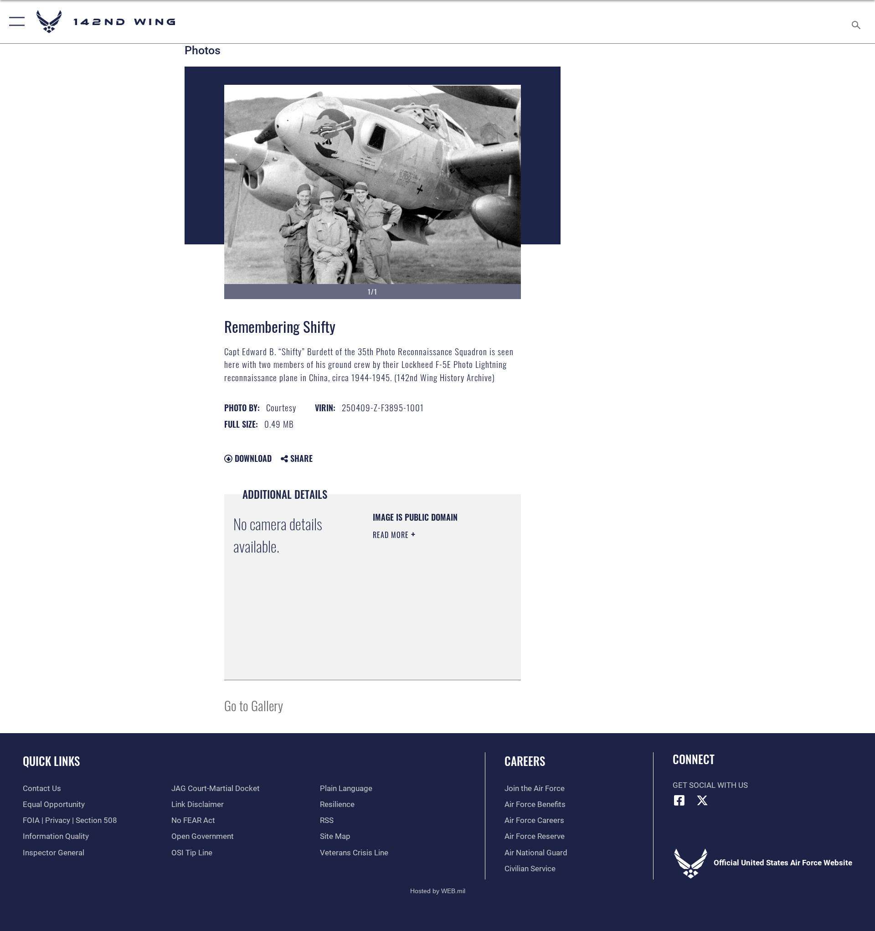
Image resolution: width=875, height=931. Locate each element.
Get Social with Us (710, 785)
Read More (392, 534)
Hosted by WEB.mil (437, 891)
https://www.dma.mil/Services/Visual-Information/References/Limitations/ (428, 650)
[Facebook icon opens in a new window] (679, 800)
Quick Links (51, 760)
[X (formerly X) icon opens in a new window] (702, 800)
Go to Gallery (253, 705)
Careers (524, 760)
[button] (15, 21)
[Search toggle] (857, 21)
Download (252, 458)
